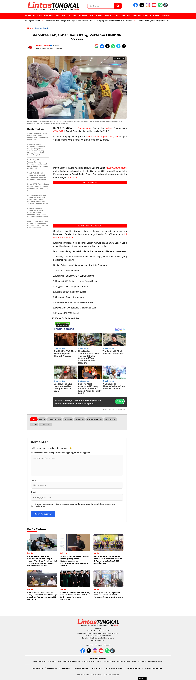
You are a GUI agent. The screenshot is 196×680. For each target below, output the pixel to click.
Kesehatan (79, 419)
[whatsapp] (160, 7)
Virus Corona (45, 424)
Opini (145, 16)
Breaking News (54, 419)
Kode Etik (97, 668)
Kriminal (109, 16)
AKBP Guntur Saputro (116, 168)
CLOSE (142, 678)
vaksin (109, 128)
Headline (68, 419)
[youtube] (154, 7)
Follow (119, 401)
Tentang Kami (81, 668)
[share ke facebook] (102, 48)
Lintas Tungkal (43, 46)
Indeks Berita (133, 668)
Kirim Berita (105, 661)
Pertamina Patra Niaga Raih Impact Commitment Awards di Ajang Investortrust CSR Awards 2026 (74, 21)
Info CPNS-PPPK (123, 16)
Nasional (37, 16)
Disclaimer (37, 668)
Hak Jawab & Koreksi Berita (124, 661)
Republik (154, 16)
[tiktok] (166, 7)
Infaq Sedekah (39, 661)
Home (28, 16)
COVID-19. (72, 177)
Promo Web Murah (90, 661)
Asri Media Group (153, 668)
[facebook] (136, 7)
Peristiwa (60, 16)
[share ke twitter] (108, 48)
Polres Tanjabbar (94, 419)
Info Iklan (52, 668)
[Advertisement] (183, 69)
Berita (42, 419)
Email (33, 492)
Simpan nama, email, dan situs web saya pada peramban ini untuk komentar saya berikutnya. (75, 505)
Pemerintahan (86, 16)
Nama (33, 480)
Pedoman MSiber (114, 668)
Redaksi (66, 668)
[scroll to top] (188, 676)
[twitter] (142, 7)
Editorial (72, 16)
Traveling (166, 16)
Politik (99, 16)
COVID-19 (58, 131)
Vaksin (34, 424)
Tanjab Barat (41, 28)
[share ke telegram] (119, 48)
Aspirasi (137, 16)
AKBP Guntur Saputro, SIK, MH (102, 136)
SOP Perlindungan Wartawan (150, 661)
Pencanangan (84, 128)
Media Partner (74, 661)
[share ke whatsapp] (113, 48)
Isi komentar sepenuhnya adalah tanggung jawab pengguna (60, 453)
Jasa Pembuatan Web (57, 661)
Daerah (48, 16)
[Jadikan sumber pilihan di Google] (97, 48)
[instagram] (148, 7)
